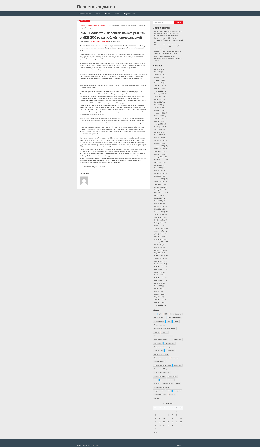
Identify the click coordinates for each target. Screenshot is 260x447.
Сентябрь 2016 (159, 242)
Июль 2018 (158, 198)
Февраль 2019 (159, 179)
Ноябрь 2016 (158, 236)
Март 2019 (157, 176)
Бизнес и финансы (85, 13)
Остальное (157, 343)
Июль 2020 (158, 132)
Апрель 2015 (158, 250)
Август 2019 (158, 162)
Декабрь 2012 (159, 299)
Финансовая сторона (161, 354)
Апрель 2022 (158, 74)
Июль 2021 (158, 99)
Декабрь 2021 (159, 85)
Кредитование (159, 321)
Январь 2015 (158, 258)
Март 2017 (157, 225)
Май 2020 (157, 137)
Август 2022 (158, 69)
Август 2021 (158, 96)
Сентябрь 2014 (159, 269)
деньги (163, 380)
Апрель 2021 (158, 107)
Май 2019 (157, 170)
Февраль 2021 (159, 113)
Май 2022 (157, 72)
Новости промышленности (163, 336)
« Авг (156, 432)
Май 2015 (157, 247)
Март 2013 (157, 297)
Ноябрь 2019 (158, 154)
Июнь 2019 (158, 168)
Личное (176, 321)
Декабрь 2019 (159, 151)
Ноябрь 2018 (158, 187)
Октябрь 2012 (159, 305)
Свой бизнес (158, 350)
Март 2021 (157, 110)
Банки (98, 13)
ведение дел (172, 376)
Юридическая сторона (170, 369)
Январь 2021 (158, 116)
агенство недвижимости (162, 372)
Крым (168, 321)
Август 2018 (158, 195)
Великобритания (175, 314)
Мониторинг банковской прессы (164, 328)
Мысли (156, 332)
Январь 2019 (158, 181)
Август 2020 (158, 129)
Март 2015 (157, 253)
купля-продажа (168, 383)
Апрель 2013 (158, 294)
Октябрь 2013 (159, 277)
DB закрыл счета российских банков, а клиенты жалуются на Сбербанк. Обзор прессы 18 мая (167, 47)
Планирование (169, 343)
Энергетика (177, 365)
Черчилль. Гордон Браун (162, 365)
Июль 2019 (158, 165)
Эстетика (157, 369)
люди (178, 383)
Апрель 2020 (158, 140)
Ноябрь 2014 (158, 264)
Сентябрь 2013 (159, 280)
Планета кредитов (96, 6)
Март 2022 (157, 77)
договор (170, 380)
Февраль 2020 (159, 146)
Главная (82, 25)
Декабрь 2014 (159, 261)
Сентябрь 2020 (159, 127)
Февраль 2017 (159, 228)
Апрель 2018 (158, 206)
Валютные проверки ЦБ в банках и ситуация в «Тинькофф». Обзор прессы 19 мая (168, 40)
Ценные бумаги (159, 361)
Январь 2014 (158, 272)
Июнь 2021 (158, 102)
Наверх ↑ (180, 445)
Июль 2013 (158, 286)
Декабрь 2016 (159, 234)
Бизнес (117, 13)
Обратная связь (130, 13)
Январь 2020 (158, 148)
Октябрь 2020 (159, 124)
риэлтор (172, 394)
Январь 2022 (158, 83)
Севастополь (170, 350)
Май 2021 (157, 105)
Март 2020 (157, 143)
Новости (164, 332)
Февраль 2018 (159, 212)
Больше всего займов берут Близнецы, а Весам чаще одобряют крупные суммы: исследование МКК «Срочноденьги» (167, 33)
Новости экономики (160, 339)
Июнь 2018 (158, 201)
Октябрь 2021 (159, 91)
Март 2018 (157, 209)
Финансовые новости (161, 358)
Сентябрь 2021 (159, 94)
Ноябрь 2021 (158, 88)
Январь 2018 (158, 214)
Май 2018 (157, 203)
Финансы (108, 13)
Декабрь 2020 (159, 118)
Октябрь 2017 (159, 223)
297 (160, 314)
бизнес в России (159, 376)
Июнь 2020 (158, 135)
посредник (177, 391)
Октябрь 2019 (159, 157)
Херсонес (174, 358)
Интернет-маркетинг (174, 317)
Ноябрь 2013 (158, 275)
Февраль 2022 (159, 80)
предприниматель (160, 394)
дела (155, 380)
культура (157, 383)
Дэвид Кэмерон (159, 317)
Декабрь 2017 (159, 217)
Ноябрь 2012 (158, 302)
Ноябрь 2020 (158, 121)
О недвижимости (175, 339)
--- (155, 314)
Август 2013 (158, 283)
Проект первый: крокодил (162, 347)
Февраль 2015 (159, 255)
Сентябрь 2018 (159, 192)
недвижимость (159, 391)
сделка (156, 398)
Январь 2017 (158, 231)
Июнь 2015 (158, 244)
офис (168, 391)
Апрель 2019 (158, 173)
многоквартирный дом (161, 387)
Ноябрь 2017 (158, 220)
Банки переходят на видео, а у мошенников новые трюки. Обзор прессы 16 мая (168, 58)
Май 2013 (157, 291)
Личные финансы (160, 325)
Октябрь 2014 (159, 266)
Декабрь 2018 (159, 184)
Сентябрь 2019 (159, 159)
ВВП (165, 314)
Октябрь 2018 (159, 190)
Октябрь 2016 (159, 239)
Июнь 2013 (158, 288)
